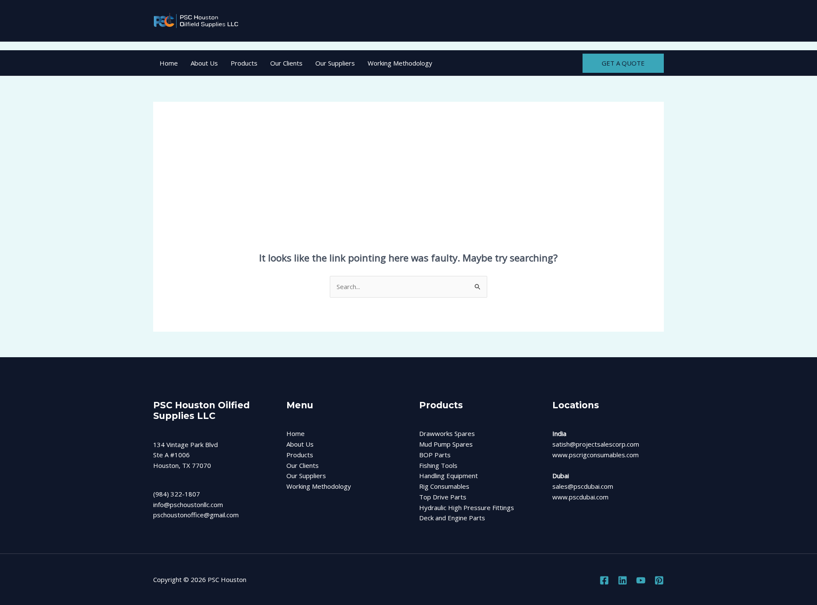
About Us (204, 63)
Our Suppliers (335, 63)
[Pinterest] (659, 580)
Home (169, 63)
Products (244, 63)
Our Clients (286, 63)
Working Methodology (400, 63)
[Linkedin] (622, 580)
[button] (623, 63)
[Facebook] (604, 580)
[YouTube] (641, 580)
